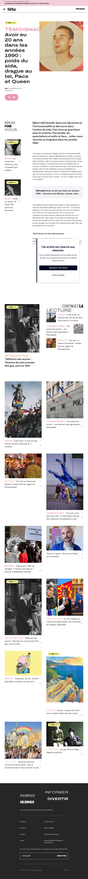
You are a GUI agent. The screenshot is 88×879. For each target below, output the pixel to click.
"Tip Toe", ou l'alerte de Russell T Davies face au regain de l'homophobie (20, 484)
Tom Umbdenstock (15, 88)
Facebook (23, 828)
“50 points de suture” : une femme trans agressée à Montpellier (63, 424)
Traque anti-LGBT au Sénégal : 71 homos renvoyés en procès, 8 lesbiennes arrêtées (19, 569)
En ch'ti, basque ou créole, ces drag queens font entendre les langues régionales (63, 622)
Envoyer (61, 856)
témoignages (27, 29)
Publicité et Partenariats (51, 834)
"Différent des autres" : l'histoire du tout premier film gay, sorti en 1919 (20, 362)
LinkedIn (22, 834)
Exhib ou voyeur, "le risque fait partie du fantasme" (11, 204)
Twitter (22, 840)
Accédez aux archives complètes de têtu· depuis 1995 (27, 3)
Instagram (23, 821)
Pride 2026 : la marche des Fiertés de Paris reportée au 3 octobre (70, 317)
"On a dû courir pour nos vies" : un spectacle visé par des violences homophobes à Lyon (62, 516)
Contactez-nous (49, 821)
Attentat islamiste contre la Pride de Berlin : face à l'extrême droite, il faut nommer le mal (22, 765)
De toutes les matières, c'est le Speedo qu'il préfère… (11, 164)
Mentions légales (49, 828)
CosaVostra (37, 870)
